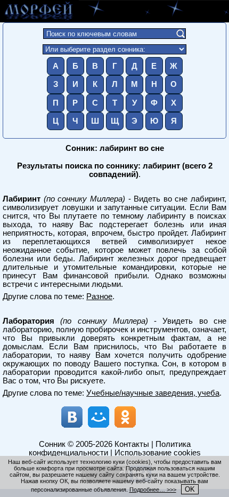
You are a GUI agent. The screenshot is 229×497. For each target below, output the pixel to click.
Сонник (52, 444)
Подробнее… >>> (152, 489)
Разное (99, 296)
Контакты (131, 444)
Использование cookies (157, 452)
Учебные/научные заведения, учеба (152, 393)
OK (190, 489)
